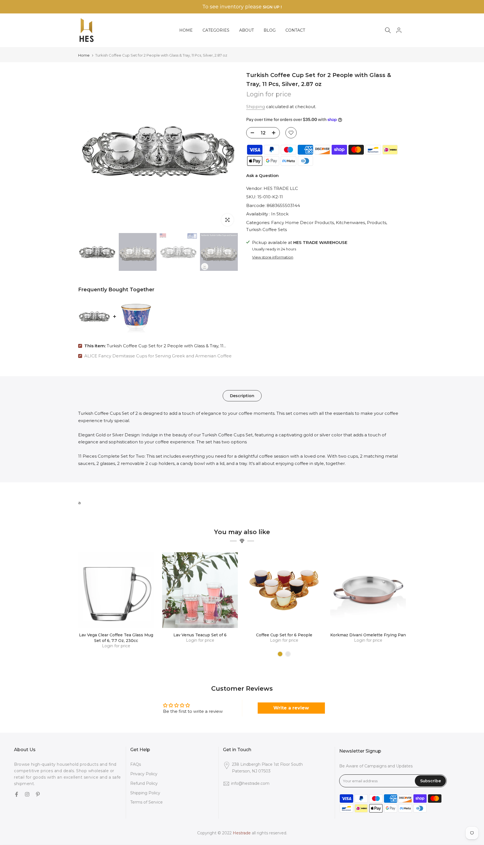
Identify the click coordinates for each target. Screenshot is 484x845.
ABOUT (246, 30)
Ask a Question (262, 175)
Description (242, 395)
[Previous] (88, 150)
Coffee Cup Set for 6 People (284, 634)
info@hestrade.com (250, 783)
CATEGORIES (216, 30)
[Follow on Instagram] (27, 794)
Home (84, 55)
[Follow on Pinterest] (37, 794)
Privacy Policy (143, 773)
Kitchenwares (350, 222)
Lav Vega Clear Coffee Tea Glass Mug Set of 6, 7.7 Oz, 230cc (116, 637)
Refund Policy (144, 783)
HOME (186, 30)
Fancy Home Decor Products (302, 222)
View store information (272, 257)
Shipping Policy (145, 792)
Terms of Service (146, 802)
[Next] (228, 150)
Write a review (291, 708)
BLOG (270, 30)
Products (376, 222)
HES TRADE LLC (281, 188)
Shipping (255, 106)
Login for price (268, 94)
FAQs (135, 764)
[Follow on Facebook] (16, 794)
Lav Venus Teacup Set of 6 (200, 634)
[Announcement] (242, 7)
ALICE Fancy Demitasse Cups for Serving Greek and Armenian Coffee (158, 356)
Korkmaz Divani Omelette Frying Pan (368, 634)
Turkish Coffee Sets (266, 229)
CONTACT (295, 30)
